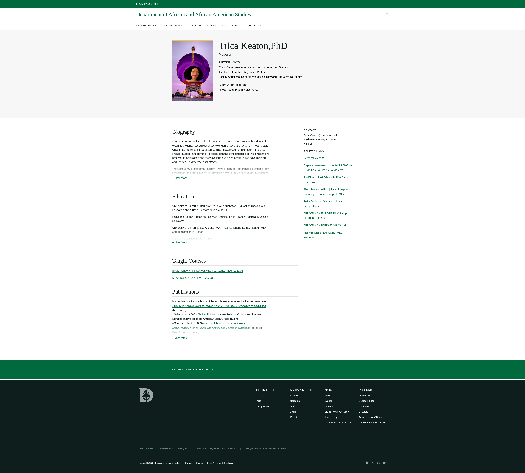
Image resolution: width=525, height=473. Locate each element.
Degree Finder (366, 401)
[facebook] (367, 462)
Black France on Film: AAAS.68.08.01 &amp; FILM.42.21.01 (207, 270)
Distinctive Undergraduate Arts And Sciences (216, 448)
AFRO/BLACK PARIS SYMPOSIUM (325, 225)
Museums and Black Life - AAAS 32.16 (195, 277)
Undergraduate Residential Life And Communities (266, 448)
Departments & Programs (372, 422)
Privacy (188, 463)
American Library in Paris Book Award (224, 323)
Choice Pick (204, 314)
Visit (258, 401)
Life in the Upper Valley (336, 411)
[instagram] (378, 462)
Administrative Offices (370, 417)
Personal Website (314, 158)
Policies (199, 463)
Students (295, 401)
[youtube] (384, 462)
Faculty (294, 395)
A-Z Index (364, 406)
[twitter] (372, 462)
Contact (260, 395)
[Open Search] (387, 14)
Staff (292, 406)
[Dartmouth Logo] (147, 4)
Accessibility (330, 417)
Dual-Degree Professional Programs (173, 448)
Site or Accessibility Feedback (220, 463)
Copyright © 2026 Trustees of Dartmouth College (160, 463)
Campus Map (263, 406)
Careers (328, 406)
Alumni (294, 411)
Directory (363, 411)
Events (328, 401)
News (327, 395)
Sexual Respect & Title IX (337, 422)
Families (294, 417)
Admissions (365, 395)
